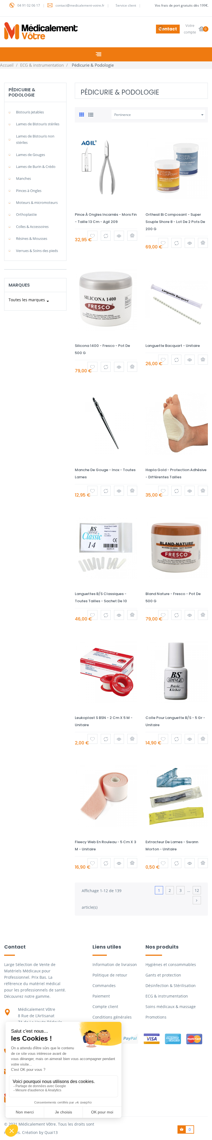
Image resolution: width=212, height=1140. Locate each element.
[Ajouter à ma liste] (92, 236)
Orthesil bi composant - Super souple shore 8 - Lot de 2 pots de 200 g (175, 222)
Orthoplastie (26, 214)
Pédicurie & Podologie (22, 92)
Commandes (104, 985)
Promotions (155, 1017)
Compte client (105, 1006)
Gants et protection (163, 975)
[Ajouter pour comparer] (106, 236)
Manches (23, 178)
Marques (19, 285)
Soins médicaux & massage (170, 1006)
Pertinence (159, 115)
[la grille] (82, 114)
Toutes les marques (30, 300)
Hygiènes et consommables (170, 964)
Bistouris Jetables (30, 112)
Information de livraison (114, 964)
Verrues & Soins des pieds (37, 250)
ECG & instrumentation (166, 996)
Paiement (101, 996)
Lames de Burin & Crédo (35, 166)
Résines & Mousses (31, 238)
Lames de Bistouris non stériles (35, 139)
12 (197, 890)
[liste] (91, 114)
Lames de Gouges (30, 154)
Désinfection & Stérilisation (170, 985)
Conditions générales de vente (112, 1020)
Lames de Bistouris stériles (37, 123)
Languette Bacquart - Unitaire (172, 345)
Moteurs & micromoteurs (37, 202)
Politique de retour (109, 975)
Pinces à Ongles (28, 190)
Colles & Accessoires (32, 226)
